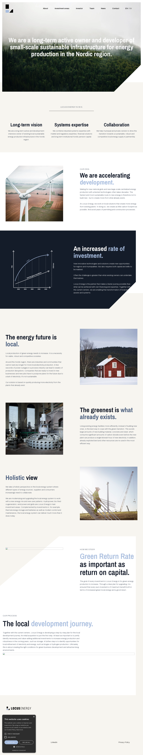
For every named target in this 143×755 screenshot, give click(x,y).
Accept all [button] (11, 742)
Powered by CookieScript (19, 750)
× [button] (34, 717)
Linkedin (54, 742)
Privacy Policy (124, 742)
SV (130, 8)
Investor (79, 8)
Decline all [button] (26, 742)
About (45, 8)
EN (126, 8)
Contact (115, 8)
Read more (19, 730)
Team (91, 8)
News (103, 8)
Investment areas (62, 8)
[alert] (19, 734)
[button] (19, 746)
